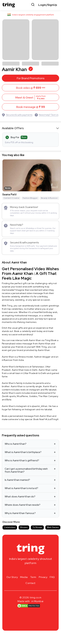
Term (33, 577)
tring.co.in (35, 597)
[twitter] (30, 570)
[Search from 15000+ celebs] (32, 5)
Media (24, 577)
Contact (30, 583)
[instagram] (20, 570)
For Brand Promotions (30, 78)
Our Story (12, 577)
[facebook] (25, 570)
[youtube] (35, 570)
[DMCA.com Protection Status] (28, 605)
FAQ (52, 577)
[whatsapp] (40, 570)
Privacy (43, 577)
